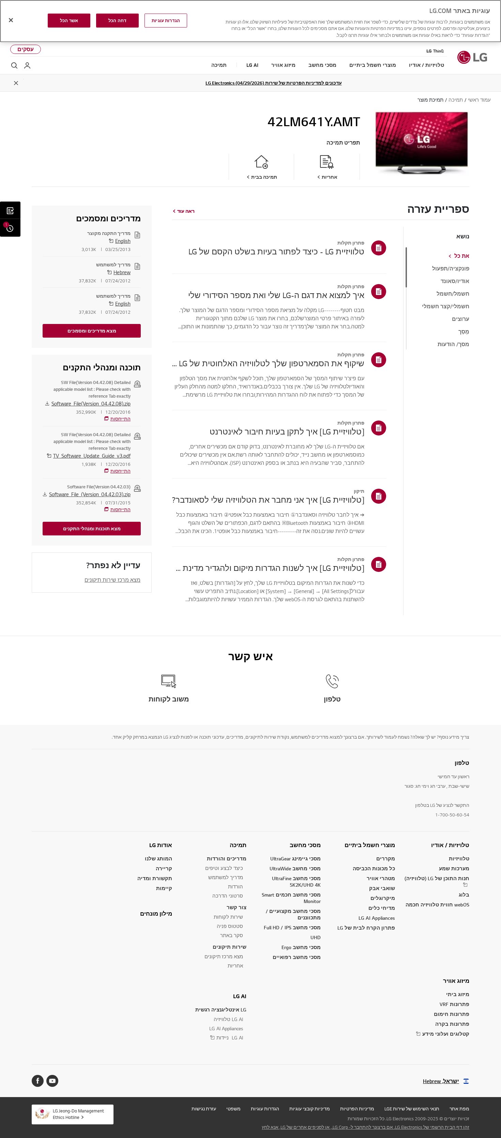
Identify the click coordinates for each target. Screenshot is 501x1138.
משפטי (233, 1109)
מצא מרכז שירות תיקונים (112, 579)
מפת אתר (459, 1109)
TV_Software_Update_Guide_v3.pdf (92, 455)
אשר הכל (69, 20)
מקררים (385, 858)
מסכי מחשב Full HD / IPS (292, 927)
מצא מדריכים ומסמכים (91, 331)
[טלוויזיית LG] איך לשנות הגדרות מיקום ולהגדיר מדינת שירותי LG (268, 568)
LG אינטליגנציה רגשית (220, 1009)
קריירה (164, 868)
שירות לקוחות (228, 917)
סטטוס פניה (230, 926)
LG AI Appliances (377, 918)
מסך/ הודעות (453, 344)
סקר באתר (231, 935)
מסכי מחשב (305, 845)
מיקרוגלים (382, 898)
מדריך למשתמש (225, 877)
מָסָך (463, 332)
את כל (461, 256)
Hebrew (122, 272)
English (123, 240)
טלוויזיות (459, 858)
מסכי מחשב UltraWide (295, 868)
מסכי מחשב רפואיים (297, 957)
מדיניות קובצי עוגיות (309, 1109)
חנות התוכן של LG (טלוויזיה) (437, 878)
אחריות (235, 965)
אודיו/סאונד (455, 281)
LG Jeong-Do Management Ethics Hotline (78, 1114)
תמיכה (238, 845)
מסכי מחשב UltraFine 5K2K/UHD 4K (296, 881)
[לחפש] (14, 65)
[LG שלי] (27, 65)
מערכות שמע (454, 868)
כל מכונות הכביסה (374, 868)
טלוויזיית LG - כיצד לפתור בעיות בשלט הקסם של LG (276, 251)
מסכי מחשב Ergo (301, 947)
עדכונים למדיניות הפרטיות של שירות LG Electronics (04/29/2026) (274, 83)
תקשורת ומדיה (154, 878)
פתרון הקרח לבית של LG (366, 928)
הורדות (235, 886)
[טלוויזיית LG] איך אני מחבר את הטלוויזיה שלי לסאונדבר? (268, 499)
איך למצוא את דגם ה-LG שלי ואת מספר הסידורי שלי (276, 295)
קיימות (164, 888)
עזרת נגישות (204, 1109)
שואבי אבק (382, 888)
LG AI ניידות (229, 1037)
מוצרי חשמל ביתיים (370, 845)
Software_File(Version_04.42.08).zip (91, 403)
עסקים (25, 49)
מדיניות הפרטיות (357, 1109)
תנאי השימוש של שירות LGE (411, 1109)
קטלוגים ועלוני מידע (445, 1034)
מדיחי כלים (381, 908)
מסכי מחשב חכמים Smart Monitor (291, 897)
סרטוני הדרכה (227, 895)
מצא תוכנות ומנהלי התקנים (92, 529)
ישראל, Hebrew (441, 1081)
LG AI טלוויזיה (228, 1019)
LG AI (239, 996)
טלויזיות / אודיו (450, 845)
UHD (315, 937)
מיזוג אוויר (456, 980)
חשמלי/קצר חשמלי (445, 306)
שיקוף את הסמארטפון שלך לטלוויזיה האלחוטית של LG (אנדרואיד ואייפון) (268, 363)
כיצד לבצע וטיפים (224, 868)
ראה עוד (186, 211)
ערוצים (460, 319)
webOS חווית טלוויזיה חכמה (437, 904)
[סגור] (10, 20)
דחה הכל (117, 20)
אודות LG (160, 845)
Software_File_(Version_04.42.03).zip (90, 494)
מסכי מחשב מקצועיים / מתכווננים (293, 914)
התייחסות (120, 419)
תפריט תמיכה (343, 142)
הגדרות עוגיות (265, 1109)
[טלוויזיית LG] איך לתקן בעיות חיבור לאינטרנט (287, 431)
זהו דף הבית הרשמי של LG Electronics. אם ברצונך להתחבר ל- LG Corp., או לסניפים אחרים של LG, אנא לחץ (365, 1127)
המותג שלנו (158, 858)
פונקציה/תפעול (450, 268)
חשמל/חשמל (453, 294)
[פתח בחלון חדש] (52, 1081)
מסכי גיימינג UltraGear (295, 858)
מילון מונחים (156, 913)
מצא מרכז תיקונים (223, 956)
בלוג (464, 894)
